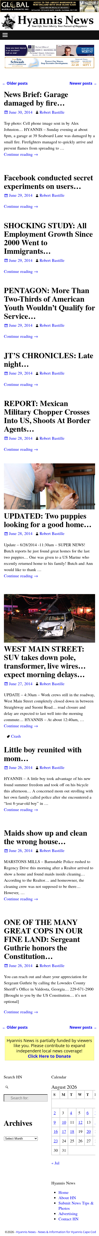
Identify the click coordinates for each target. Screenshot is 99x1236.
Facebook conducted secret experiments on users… (48, 182)
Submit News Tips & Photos (76, 1205)
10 (64, 1122)
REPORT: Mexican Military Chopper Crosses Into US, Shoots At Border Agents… (47, 415)
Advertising (68, 1213)
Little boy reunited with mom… (43, 754)
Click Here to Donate (49, 1056)
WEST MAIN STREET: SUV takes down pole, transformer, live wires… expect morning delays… (45, 661)
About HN (67, 1197)
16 (56, 1131)
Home (63, 1192)
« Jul (55, 1163)
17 (64, 1131)
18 (72, 1131)
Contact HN (68, 1219)
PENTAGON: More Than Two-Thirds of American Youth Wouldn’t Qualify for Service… (49, 302)
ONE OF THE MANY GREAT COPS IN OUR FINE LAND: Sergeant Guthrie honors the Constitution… (43, 939)
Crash (16, 736)
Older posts (15, 83)
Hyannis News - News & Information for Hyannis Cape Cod (56, 1232)
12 (80, 1122)
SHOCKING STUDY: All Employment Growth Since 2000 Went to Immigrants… (48, 238)
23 (56, 1141)
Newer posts (83, 83)
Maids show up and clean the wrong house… (45, 837)
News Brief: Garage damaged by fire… (36, 98)
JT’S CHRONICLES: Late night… (48, 359)
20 (89, 1131)
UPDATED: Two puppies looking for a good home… (48, 520)
